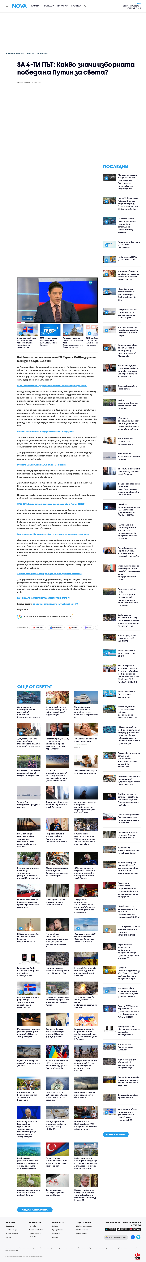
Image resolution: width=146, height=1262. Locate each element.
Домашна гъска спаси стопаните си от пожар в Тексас (28, 1192)
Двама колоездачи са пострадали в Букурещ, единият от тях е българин (57, 872)
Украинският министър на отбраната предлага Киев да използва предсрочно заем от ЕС (57, 940)
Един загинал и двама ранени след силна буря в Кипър (85, 1094)
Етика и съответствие (131, 1248)
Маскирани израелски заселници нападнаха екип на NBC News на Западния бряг (28, 1033)
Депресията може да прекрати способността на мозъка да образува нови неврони (85, 807)
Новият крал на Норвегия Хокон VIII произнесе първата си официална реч (86, 1125)
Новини (34, 6)
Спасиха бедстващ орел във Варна (128, 1096)
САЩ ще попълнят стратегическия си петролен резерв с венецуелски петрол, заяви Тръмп (85, 873)
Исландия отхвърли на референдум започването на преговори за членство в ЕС (28, 1002)
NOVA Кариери (82, 1230)
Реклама (8, 1248)
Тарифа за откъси (52, 1248)
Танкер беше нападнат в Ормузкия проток (28, 804)
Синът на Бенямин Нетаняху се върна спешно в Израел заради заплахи (55, 1033)
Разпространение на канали (36, 1248)
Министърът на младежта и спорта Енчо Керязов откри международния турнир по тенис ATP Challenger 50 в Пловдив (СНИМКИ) (128, 673)
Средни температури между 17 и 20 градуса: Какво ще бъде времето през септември (129, 973)
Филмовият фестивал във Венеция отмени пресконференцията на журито (28, 903)
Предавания (57, 1230)
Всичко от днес (12, 1230)
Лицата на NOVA (36, 1230)
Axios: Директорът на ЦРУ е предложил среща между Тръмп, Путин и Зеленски (57, 1064)
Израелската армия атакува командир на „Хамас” (28, 1063)
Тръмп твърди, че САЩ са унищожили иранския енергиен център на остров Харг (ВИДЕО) (57, 744)
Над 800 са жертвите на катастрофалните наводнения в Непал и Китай (57, 1001)
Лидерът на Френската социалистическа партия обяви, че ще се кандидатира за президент (84, 906)
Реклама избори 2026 (19, 1248)
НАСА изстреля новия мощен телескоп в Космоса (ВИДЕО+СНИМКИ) (28, 937)
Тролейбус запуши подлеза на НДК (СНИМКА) (127, 638)
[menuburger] (6, 6)
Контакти (72, 1248)
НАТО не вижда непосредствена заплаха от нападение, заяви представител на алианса (26, 840)
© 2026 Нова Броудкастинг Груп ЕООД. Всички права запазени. (24, 1256)
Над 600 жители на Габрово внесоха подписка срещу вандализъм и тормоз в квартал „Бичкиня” (129, 203)
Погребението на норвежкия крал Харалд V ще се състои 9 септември (56, 837)
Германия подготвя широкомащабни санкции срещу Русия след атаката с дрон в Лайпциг (85, 1034)
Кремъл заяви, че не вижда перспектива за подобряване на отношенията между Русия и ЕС (85, 1195)
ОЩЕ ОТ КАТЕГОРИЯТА (35, 1209)
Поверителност (92, 1248)
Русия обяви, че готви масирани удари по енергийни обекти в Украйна (85, 972)
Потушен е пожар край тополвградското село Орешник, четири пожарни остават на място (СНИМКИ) (128, 597)
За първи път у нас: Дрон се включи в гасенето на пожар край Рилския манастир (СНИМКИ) (128, 867)
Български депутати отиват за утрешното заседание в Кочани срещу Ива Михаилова (28, 873)
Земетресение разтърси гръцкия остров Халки (55, 1192)
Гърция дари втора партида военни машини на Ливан (55, 902)
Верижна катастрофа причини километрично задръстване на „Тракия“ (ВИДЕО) (129, 509)
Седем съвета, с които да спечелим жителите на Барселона (27, 1096)
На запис (62, 6)
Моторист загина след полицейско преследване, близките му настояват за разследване (127, 182)
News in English (81, 1233)
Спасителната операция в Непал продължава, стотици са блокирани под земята (28, 712)
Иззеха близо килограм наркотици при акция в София (128, 850)
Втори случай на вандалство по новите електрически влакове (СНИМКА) (127, 712)
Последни (10, 1226)
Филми (55, 1237)
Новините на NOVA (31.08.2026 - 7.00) (127, 258)
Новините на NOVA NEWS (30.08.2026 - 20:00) (127, 653)
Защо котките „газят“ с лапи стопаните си (85, 771)
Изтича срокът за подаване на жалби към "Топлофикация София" (128, 331)
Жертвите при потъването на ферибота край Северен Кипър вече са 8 (86, 712)
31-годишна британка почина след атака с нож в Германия (57, 804)
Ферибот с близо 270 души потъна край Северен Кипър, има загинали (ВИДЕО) (85, 937)
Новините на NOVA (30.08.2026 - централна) (127, 694)
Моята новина (12, 1233)
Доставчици (63, 1248)
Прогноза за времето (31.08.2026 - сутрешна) (129, 244)
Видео (8, 1237)
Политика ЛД (103, 1248)
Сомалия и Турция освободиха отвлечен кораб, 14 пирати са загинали (57, 1096)
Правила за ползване (115, 1248)
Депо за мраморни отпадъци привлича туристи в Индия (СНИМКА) (56, 1125)
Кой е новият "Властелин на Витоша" (125, 1047)
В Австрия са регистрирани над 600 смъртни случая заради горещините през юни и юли (84, 839)
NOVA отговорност (84, 1226)
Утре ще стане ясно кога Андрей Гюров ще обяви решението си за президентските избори (129, 572)
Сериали (56, 1233)
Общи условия (81, 1248)
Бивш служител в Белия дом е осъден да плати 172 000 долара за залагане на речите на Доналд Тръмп (86, 1163)
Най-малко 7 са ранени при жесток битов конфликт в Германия (28, 772)
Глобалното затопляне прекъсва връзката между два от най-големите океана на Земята (28, 1163)
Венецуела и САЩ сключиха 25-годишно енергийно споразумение (28, 972)
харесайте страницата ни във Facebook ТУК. (55, 604)
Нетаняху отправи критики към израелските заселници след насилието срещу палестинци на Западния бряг (27, 1129)
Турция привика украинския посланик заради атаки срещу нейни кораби (57, 1162)
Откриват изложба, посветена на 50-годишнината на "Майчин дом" (128, 313)
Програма (48, 6)
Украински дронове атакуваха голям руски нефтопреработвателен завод (85, 1002)
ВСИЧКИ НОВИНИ (115, 1134)
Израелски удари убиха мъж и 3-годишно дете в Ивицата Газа (57, 970)
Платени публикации (11, 1250)
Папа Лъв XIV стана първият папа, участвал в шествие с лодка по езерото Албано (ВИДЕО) (128, 1011)
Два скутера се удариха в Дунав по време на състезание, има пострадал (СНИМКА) (129, 911)
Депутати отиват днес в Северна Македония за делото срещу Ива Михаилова (28, 742)
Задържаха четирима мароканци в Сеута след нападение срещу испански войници (85, 1066)
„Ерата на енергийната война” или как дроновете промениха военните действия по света (56, 775)
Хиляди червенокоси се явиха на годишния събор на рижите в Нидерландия (56, 711)
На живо (76, 6)
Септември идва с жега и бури (127, 387)
